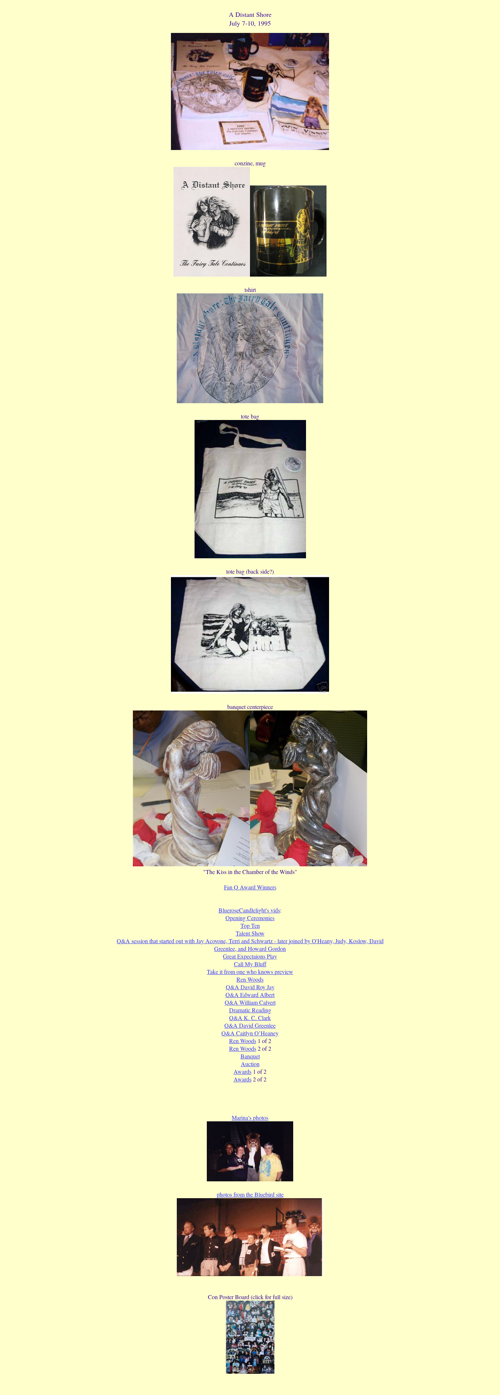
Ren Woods (250, 979)
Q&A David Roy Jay (250, 987)
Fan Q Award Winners (250, 887)
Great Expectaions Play (250, 956)
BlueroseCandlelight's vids (249, 910)
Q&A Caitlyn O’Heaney (250, 1033)
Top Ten (250, 925)
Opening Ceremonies (250, 918)
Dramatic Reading (250, 1010)
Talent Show (250, 933)
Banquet (250, 1056)
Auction (250, 1064)
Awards (242, 1071)
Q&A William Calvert (250, 1002)
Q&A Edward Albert (250, 994)
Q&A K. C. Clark (250, 1017)
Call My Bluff (250, 964)
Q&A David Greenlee (250, 1025)
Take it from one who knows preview (250, 971)
